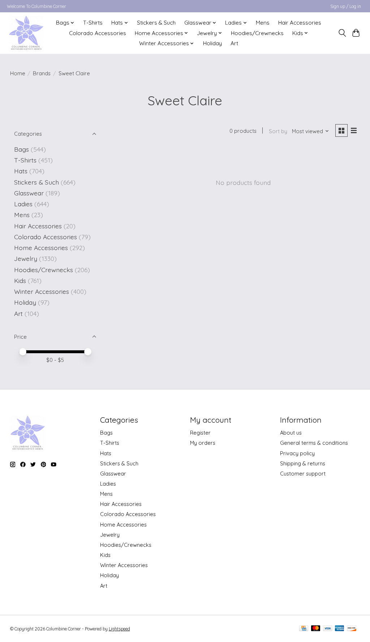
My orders (202, 442)
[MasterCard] (315, 628)
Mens (263, 22)
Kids (20, 280)
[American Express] (339, 628)
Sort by (278, 131)
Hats (20, 171)
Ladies (23, 204)
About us (291, 432)
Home (17, 73)
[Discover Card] (351, 628)
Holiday (212, 43)
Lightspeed (119, 629)
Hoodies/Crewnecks (257, 33)
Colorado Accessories (97, 33)
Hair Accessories (299, 22)
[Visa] (327, 628)
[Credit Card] (303, 628)
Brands (42, 73)
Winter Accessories (41, 291)
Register (200, 432)
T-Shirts (93, 22)
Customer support (303, 473)
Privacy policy (297, 453)
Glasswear (29, 193)
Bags (21, 149)
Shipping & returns (302, 463)
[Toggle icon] (342, 32)
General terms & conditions (314, 442)
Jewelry (25, 258)
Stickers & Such (156, 22)
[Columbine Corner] (26, 33)
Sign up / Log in (345, 6)
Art (234, 43)
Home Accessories (41, 248)
